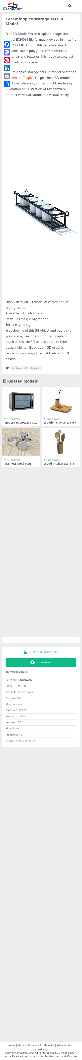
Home (11, 1045)
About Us (49, 1045)
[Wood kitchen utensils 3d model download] (61, 442)
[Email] (7, 76)
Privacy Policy (64, 1045)
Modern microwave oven (20, 424)
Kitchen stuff (15, 78)
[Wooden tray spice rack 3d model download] (61, 401)
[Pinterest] (7, 60)
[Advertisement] (41, 142)
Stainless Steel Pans (17, 463)
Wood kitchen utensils (59, 463)
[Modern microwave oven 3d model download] (21, 401)
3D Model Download (29, 1045)
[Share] (7, 84)
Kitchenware (13, 418)
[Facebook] (7, 44)
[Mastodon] (7, 52)
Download (44, 662)
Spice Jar (32, 78)
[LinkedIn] (7, 68)
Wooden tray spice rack (60, 422)
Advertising (41, 1049)
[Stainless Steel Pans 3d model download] (21, 442)
